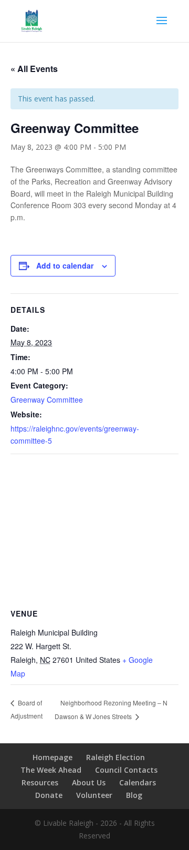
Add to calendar (64, 265)
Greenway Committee (46, 399)
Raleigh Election (115, 757)
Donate (48, 795)
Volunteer (94, 795)
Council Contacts (126, 770)
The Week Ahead (50, 770)
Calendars (137, 782)
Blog (134, 795)
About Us (89, 782)
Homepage (52, 757)
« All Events (34, 69)
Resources (40, 782)
